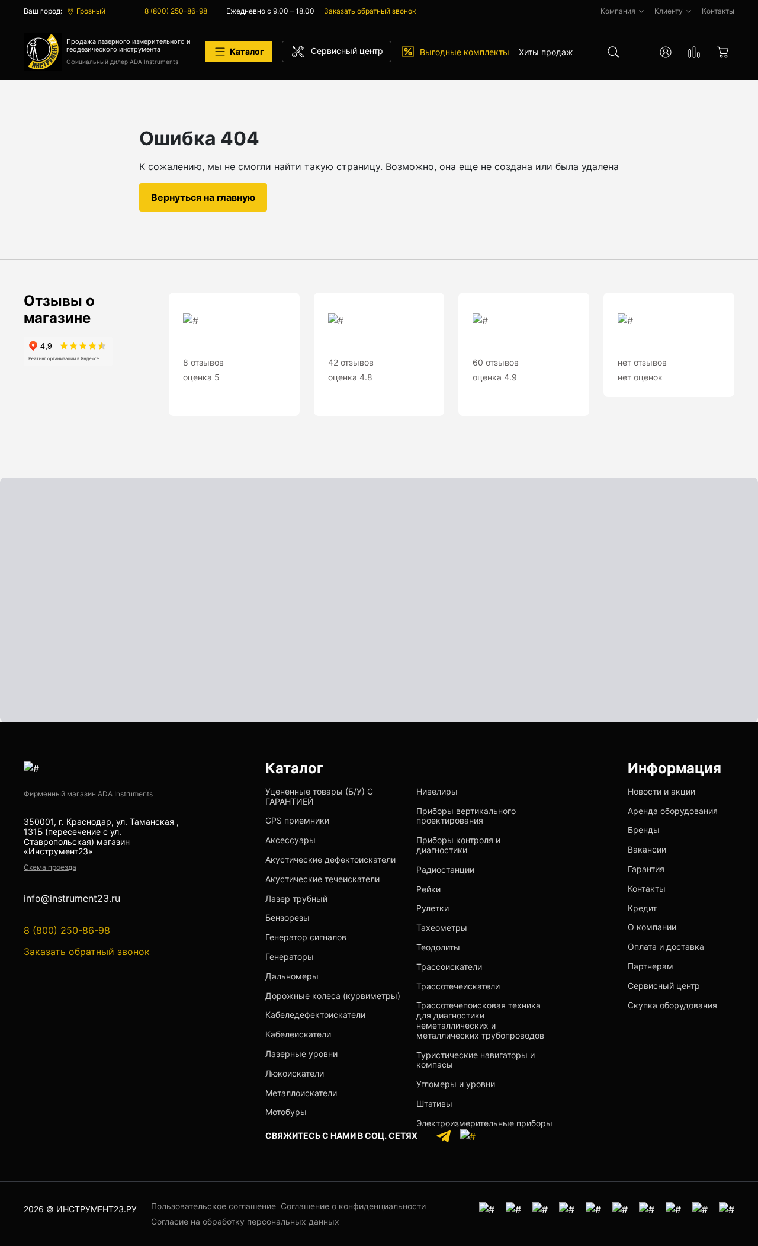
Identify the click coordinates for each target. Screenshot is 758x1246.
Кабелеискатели (298, 1034)
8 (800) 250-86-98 (175, 11)
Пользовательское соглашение (213, 1206)
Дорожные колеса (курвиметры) (332, 996)
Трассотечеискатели (458, 986)
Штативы (434, 1103)
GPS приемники (297, 820)
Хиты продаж (546, 52)
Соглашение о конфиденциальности (353, 1206)
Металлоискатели (301, 1093)
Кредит (642, 908)
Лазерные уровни (301, 1054)
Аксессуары (290, 840)
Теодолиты (438, 947)
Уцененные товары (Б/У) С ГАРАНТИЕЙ (319, 796)
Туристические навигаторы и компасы (475, 1060)
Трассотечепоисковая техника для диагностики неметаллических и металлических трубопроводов (480, 1020)
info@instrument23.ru (72, 898)
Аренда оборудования (673, 811)
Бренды (644, 830)
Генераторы (289, 957)
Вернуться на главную (203, 197)
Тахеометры (441, 928)
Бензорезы (287, 917)
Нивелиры (437, 791)
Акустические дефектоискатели (330, 859)
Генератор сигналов (305, 937)
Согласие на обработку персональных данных (245, 1221)
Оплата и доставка (666, 946)
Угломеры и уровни (455, 1084)
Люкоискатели (294, 1073)
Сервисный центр (664, 986)
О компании (652, 927)
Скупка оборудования (672, 1005)
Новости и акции (661, 791)
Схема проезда (50, 867)
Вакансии (647, 849)
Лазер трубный (296, 898)
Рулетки (432, 908)
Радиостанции (445, 869)
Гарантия (646, 869)
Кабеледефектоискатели (315, 1015)
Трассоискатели (449, 967)
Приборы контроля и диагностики (458, 845)
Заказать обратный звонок (370, 11)
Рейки (428, 889)
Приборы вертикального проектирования (466, 816)
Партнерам (650, 966)
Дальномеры (292, 976)
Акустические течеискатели (322, 879)
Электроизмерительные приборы (484, 1123)
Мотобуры (286, 1112)
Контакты (647, 888)
